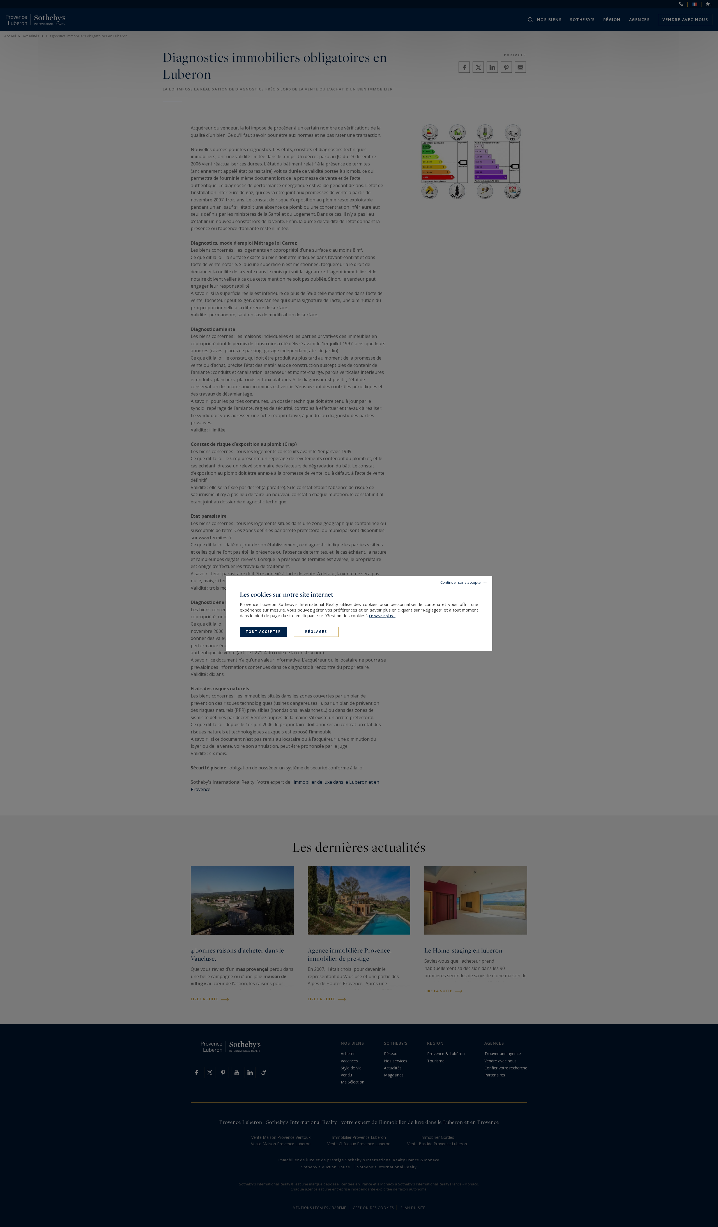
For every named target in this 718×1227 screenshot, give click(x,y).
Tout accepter (263, 631)
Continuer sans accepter (461, 582)
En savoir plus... (382, 615)
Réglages (316, 631)
